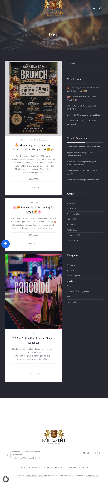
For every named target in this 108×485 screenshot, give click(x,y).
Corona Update (73, 276)
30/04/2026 (33, 179)
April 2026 (71, 203)
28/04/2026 (33, 235)
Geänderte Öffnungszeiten (78, 291)
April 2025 (71, 209)
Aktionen (23, 140)
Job (68, 297)
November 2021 (73, 240)
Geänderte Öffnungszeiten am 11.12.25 (83, 115)
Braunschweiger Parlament (36, 475)
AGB (23, 467)
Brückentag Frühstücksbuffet (87, 180)
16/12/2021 (33, 366)
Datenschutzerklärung (78, 467)
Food (36, 140)
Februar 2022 (72, 224)
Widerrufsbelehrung (53, 467)
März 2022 (71, 219)
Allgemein (71, 270)
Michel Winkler (92, 475)
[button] (6, 479)
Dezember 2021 (73, 235)
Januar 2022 (72, 230)
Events (30, 140)
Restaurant (43, 140)
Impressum (34, 467)
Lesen (32, 187)
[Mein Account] (93, 8)
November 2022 (73, 214)
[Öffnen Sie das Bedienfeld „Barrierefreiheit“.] (5, 244)
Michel (69, 147)
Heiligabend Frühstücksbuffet (87, 147)
